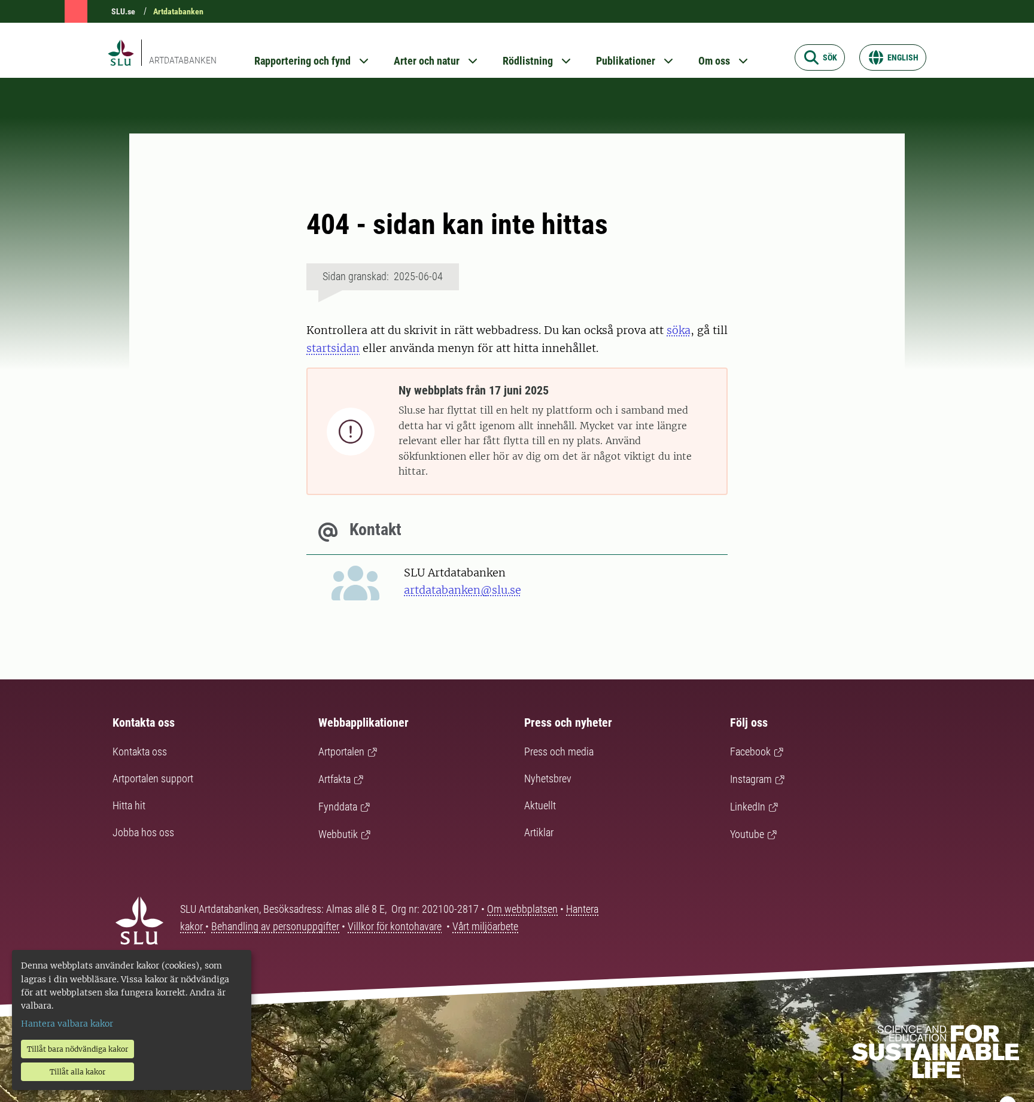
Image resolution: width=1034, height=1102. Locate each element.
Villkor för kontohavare (395, 926)
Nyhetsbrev (547, 778)
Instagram (751, 779)
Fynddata (337, 806)
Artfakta (334, 779)
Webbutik (338, 834)
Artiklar (539, 832)
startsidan (333, 348)
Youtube (747, 834)
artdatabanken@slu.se (462, 590)
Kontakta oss (139, 751)
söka (679, 330)
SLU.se (123, 11)
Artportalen (341, 751)
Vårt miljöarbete (485, 926)
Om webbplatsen (522, 909)
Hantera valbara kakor (67, 1023)
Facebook (750, 751)
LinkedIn (747, 806)
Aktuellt (540, 805)
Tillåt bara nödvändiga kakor (77, 1049)
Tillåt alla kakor (77, 1071)
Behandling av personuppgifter (275, 926)
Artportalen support (152, 778)
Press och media (559, 751)
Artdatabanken (178, 11)
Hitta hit (128, 805)
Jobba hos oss (143, 832)
